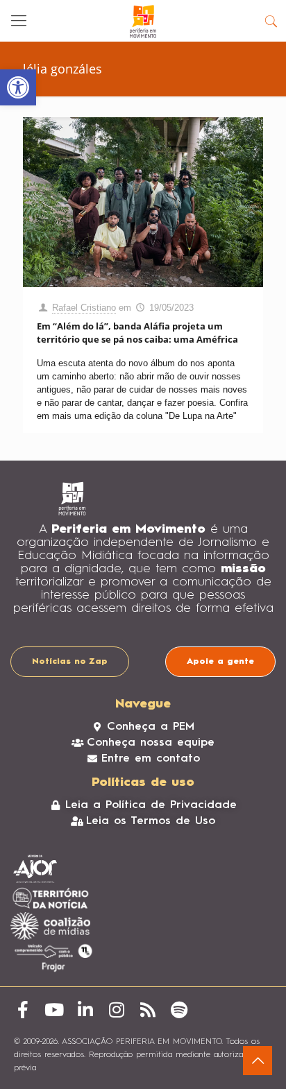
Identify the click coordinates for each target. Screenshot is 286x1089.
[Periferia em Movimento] (143, 20)
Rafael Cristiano (84, 307)
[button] (18, 87)
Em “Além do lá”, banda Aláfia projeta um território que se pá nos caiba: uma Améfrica (137, 332)
